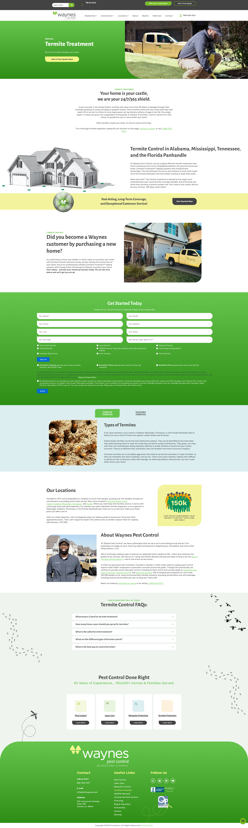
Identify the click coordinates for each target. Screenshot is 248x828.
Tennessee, (77, 504)
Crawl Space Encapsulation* (170, 348)
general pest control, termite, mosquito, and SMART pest (60, 366)
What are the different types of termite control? (98, 639)
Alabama (57, 504)
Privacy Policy (147, 825)
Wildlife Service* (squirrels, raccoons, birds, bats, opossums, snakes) (122, 349)
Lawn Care (119, 783)
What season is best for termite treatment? (96, 616)
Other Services (164, 354)
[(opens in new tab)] (163, 789)
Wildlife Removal (122, 794)
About (135, 16)
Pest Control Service (48, 345)
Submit (42, 391)
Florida (90, 504)
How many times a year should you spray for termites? (102, 624)
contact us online (147, 128)
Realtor (145, 16)
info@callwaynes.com (87, 792)
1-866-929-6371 (155, 583)
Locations (122, 16)
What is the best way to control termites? (95, 647)
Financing (118, 801)
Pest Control (120, 780)
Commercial (106, 16)
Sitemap (118, 815)
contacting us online (127, 583)
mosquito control (123, 572)
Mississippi (66, 504)
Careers (117, 811)
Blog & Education (122, 804)
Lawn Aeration (105, 354)
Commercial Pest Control (126, 797)
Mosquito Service (166, 345)
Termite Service (46, 348)
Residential (90, 16)
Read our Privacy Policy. (87, 377)
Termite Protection (123, 790)
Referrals (157, 16)
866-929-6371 (83, 783)
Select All (43, 359)
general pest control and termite (179, 365)
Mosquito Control (122, 787)
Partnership (119, 808)
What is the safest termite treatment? (93, 632)
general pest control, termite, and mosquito (120, 366)
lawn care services (144, 572)
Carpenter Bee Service (49, 354)
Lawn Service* (105, 345)
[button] (71, 5)
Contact (169, 16)
